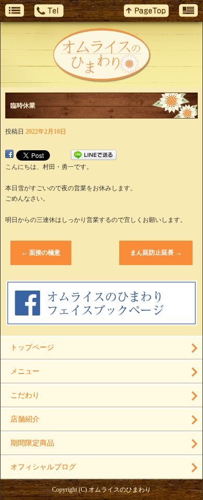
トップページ (32, 347)
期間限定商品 (32, 443)
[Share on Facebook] (9, 155)
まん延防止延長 (156, 252)
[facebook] (101, 321)
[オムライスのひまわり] (101, 54)
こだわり (25, 395)
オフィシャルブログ (43, 467)
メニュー (25, 371)
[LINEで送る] (94, 155)
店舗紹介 (25, 419)
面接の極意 (40, 252)
